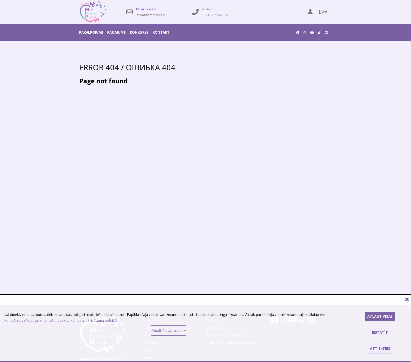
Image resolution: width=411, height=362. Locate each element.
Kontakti (162, 32)
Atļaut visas (380, 316)
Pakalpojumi (91, 32)
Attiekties (380, 348)
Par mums (116, 32)
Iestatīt (380, 332)
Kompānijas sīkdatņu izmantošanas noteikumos (42, 320)
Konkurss (139, 32)
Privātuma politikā (102, 320)
